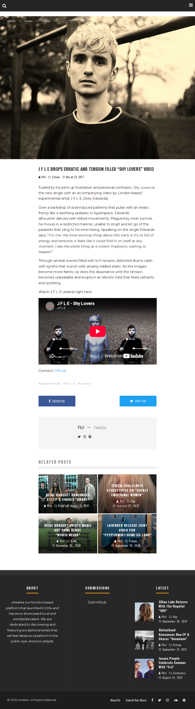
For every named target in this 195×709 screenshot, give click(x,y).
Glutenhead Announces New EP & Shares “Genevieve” (174, 634)
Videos (56, 177)
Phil (43, 177)
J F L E (70, 383)
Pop (175, 616)
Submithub (97, 602)
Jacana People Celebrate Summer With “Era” (172, 662)
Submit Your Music (136, 700)
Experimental (50, 383)
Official (60, 371)
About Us (115, 700)
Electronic (179, 673)
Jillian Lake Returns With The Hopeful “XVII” (173, 606)
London (85, 383)
